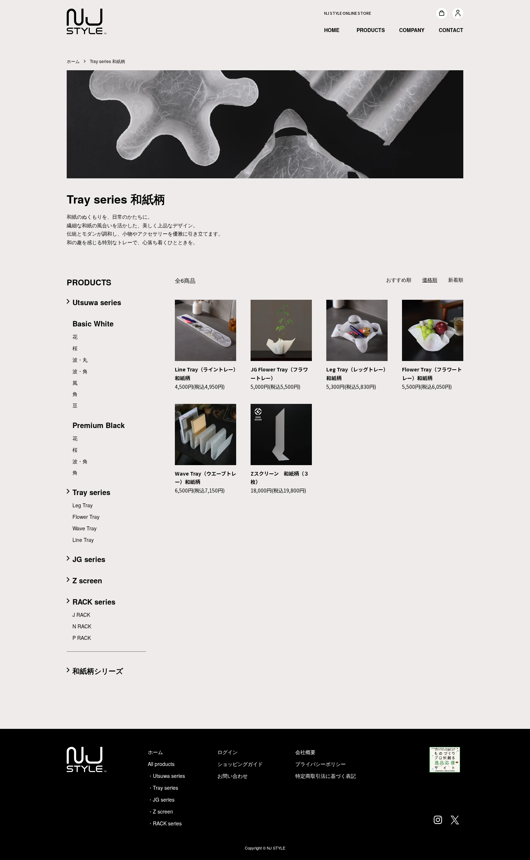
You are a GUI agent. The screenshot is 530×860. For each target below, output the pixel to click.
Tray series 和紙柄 (107, 61)
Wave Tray (84, 528)
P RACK (81, 637)
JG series (88, 559)
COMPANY (411, 30)
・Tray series (163, 787)
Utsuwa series (96, 302)
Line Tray (83, 539)
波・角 (80, 371)
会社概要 (305, 752)
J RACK (81, 614)
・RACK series (165, 823)
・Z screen (160, 811)
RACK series (93, 601)
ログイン (227, 752)
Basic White (93, 323)
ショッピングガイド (240, 763)
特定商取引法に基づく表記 (325, 775)
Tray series (91, 492)
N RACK (81, 626)
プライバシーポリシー (320, 763)
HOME (331, 30)
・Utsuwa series (166, 775)
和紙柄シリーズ (97, 670)
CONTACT (451, 30)
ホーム (73, 61)
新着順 (455, 279)
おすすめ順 (398, 279)
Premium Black (98, 425)
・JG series (161, 799)
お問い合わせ (232, 775)
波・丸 (80, 359)
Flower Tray (86, 516)
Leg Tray (82, 505)
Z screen (87, 580)
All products (161, 763)
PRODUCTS (371, 30)
